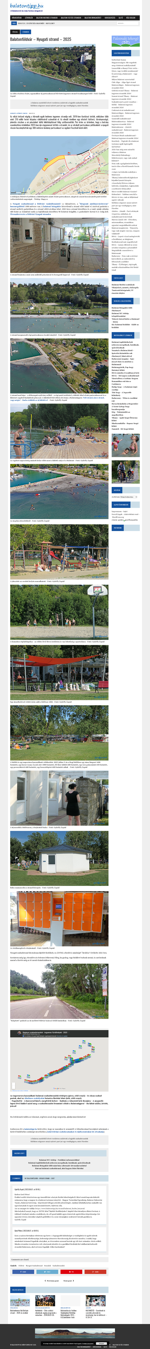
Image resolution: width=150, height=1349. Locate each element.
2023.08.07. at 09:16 (32, 1189)
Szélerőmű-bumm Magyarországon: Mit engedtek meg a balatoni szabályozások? (124, 63)
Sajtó (121, 17)
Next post (67, 1281)
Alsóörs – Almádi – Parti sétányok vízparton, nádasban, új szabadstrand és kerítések (125, 214)
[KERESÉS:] (128, 23)
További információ (87, 1343)
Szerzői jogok (117, 514)
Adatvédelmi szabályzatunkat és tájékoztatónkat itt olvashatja (75, 1131)
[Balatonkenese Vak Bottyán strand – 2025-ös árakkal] (20, 1305)
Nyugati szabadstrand (34, 1266)
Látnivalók (29, 17)
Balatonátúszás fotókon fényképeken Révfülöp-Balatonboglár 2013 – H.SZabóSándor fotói (68, 1314)
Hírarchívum (17, 17)
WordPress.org (118, 517)
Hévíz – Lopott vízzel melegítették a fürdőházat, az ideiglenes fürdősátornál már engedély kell (126, 239)
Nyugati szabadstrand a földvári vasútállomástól (37, 204)
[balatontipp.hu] (30, 7)
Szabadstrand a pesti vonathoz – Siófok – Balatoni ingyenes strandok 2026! (124, 105)
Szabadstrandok (59, 1266)
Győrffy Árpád (21, 113)
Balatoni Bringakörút (93, 17)
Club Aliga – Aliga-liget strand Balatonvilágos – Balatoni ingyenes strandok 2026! (125, 85)
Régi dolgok (130, 17)
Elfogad (101, 1344)
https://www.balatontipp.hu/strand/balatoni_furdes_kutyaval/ (60, 1208)
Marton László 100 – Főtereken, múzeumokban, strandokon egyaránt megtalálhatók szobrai (124, 222)
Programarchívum (42, 1308)
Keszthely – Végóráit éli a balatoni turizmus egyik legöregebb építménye (125, 144)
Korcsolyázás (110, 17)
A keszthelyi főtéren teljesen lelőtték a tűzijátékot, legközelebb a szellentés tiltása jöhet (125, 186)
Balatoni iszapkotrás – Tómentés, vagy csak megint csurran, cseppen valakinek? (125, 231)
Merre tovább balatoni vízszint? (124, 191)
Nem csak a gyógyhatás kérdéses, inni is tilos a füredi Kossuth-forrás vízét (125, 166)
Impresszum (117, 511)
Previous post (53, 1281)
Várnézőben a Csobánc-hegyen (125, 378)
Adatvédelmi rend (131, 514)
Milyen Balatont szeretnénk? (123, 79)
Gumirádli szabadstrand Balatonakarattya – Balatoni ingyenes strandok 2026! (123, 121)
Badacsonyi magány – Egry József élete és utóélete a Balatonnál (123, 362)
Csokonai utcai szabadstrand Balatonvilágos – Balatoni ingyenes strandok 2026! (125, 113)
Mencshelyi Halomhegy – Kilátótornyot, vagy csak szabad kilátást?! (124, 158)
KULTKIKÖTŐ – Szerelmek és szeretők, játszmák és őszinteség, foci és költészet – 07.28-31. (96, 1314)
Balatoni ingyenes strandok (47, 17)
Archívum (116, 497)
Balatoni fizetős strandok (71, 17)
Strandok (47, 1266)
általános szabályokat (34, 1098)
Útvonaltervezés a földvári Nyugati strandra (30, 214)
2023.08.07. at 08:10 (30, 1230)
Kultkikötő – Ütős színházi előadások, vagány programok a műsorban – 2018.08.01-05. (45, 1312)
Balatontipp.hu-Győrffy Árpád (21, 1345)
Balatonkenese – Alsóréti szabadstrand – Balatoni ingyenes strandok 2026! (125, 130)
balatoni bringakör (52, 206)
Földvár (21, 1266)
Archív (88, 1308)
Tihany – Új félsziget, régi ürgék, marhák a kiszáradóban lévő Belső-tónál (125, 267)
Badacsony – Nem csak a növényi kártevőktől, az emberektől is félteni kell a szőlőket (124, 259)
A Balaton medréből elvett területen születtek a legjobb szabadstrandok (59, 103)
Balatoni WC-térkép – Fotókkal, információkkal (59, 1160)
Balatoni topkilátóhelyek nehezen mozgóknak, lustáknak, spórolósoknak (59, 1163)
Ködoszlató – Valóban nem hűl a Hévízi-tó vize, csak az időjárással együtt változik (125, 197)
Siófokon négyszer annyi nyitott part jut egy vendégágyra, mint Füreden (59, 105)
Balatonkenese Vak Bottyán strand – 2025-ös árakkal (19, 1311)
